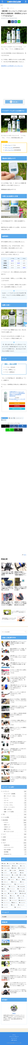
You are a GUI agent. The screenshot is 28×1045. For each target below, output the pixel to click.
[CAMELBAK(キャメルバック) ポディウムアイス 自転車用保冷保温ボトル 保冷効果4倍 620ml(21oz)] (5, 396)
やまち (14, 1013)
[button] (18, 429)
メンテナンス (5, 418)
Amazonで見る (17, 403)
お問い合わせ (14, 1040)
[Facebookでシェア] (12, 21)
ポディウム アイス (9, 150)
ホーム (14, 1034)
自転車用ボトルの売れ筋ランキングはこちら (12, 66)
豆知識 (11, 418)
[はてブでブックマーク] (15, 21)
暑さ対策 (4, 420)
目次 (14, 102)
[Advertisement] (14, 83)
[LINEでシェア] (19, 21)
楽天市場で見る (17, 406)
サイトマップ (14, 1038)
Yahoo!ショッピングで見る (17, 408)
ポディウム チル (9, 147)
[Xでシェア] (9, 21)
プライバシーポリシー (14, 1036)
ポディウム (7, 145)
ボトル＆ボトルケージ (19, 418)
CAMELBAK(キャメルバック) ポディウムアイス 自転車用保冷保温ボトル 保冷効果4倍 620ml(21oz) (17, 394)
